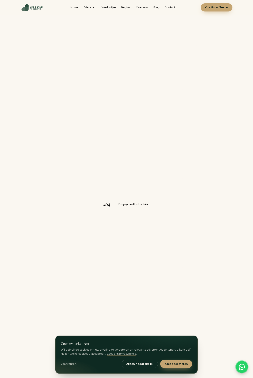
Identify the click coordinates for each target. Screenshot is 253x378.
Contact (170, 7)
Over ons (142, 7)
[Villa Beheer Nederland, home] (33, 7)
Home (74, 7)
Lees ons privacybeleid (121, 353)
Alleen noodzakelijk (139, 364)
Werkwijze (108, 7)
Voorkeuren (68, 364)
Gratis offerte (216, 7)
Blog (156, 7)
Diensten (90, 7)
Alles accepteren (176, 364)
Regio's (126, 7)
